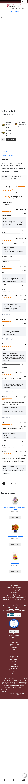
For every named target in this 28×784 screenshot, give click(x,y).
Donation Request (14, 670)
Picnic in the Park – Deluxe (22, 123)
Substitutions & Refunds (14, 642)
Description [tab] (6, 151)
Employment (14, 661)
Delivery (14, 637)
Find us (14, 594)
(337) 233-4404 (15, 11)
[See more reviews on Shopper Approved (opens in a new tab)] (12, 314)
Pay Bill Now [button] (14, 631)
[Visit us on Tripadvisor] (10, 605)
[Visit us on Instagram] (12, 607)
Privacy (14, 639)
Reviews (14, 664)
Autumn (8, 17)
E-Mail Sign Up (14, 659)
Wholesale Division (14, 644)
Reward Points (14, 641)
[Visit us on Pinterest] (14, 605)
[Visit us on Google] (7, 605)
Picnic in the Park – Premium (9, 131)
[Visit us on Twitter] (17, 605)
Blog (14, 651)
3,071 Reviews (8, 192)
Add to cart (11, 139)
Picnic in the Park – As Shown (9, 124)
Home (3, 17)
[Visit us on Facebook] (3, 605)
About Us (13, 649)
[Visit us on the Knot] (9, 607)
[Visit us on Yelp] (21, 605)
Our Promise (14, 647)
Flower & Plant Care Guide (14, 663)
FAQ (14, 654)
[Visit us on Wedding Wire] (16, 607)
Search (14, 780)
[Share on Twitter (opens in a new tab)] (9, 314)
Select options (15, 517)
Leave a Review (14, 666)
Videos (14, 673)
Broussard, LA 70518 (13, 591)
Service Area (14, 652)
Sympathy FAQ (14, 656)
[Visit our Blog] (19, 607)
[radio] (20, 186)
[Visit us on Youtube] (25, 605)
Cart (21, 779)
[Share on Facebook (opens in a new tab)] (7, 314)
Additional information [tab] (9, 155)
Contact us (14, 668)
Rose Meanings (14, 671)
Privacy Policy (4, 691)
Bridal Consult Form (14, 658)
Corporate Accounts (14, 635)
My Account (4, 780)
